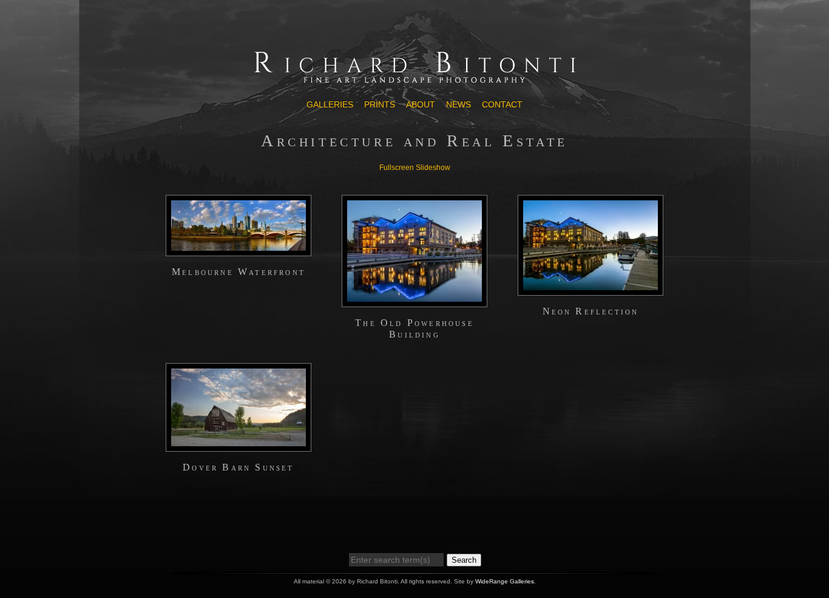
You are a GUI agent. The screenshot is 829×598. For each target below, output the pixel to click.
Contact (502, 104)
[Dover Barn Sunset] (238, 446)
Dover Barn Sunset (238, 467)
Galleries (329, 104)
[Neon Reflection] (590, 290)
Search (464, 560)
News (458, 104)
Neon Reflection (591, 311)
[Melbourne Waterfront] (238, 250)
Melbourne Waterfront (238, 272)
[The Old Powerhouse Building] (414, 301)
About (420, 104)
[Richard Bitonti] (414, 83)
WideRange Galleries (504, 581)
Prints (379, 104)
